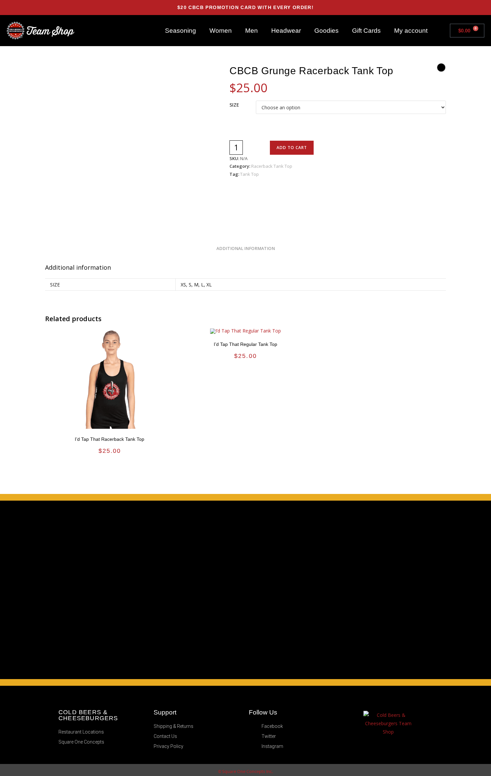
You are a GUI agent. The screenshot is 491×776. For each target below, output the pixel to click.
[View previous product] (441, 67)
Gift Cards (366, 30)
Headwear (286, 30)
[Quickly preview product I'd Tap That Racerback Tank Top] (172, 340)
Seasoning (180, 30)
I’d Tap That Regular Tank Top (245, 344)
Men (251, 30)
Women (220, 30)
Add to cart (292, 147)
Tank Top (249, 174)
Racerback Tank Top (271, 166)
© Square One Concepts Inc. (245, 771)
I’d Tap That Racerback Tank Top (109, 439)
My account (411, 30)
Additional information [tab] (245, 248)
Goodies (326, 30)
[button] (441, 30)
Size (234, 105)
